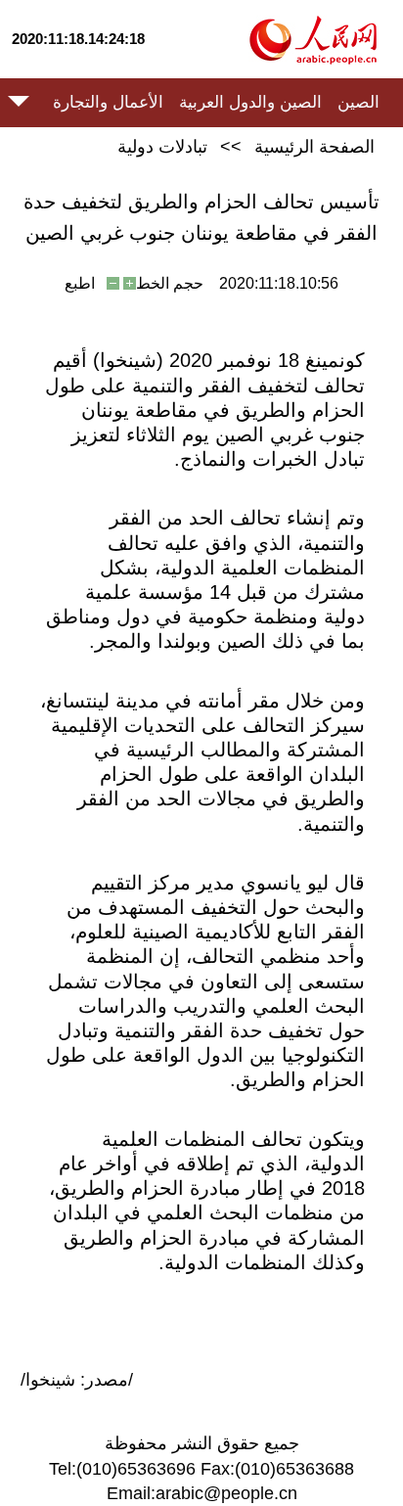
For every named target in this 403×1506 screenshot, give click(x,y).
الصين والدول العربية (250, 102)
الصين (358, 102)
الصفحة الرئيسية (314, 147)
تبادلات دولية (162, 147)
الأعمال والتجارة (108, 102)
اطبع (80, 283)
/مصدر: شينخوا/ (77, 1380)
